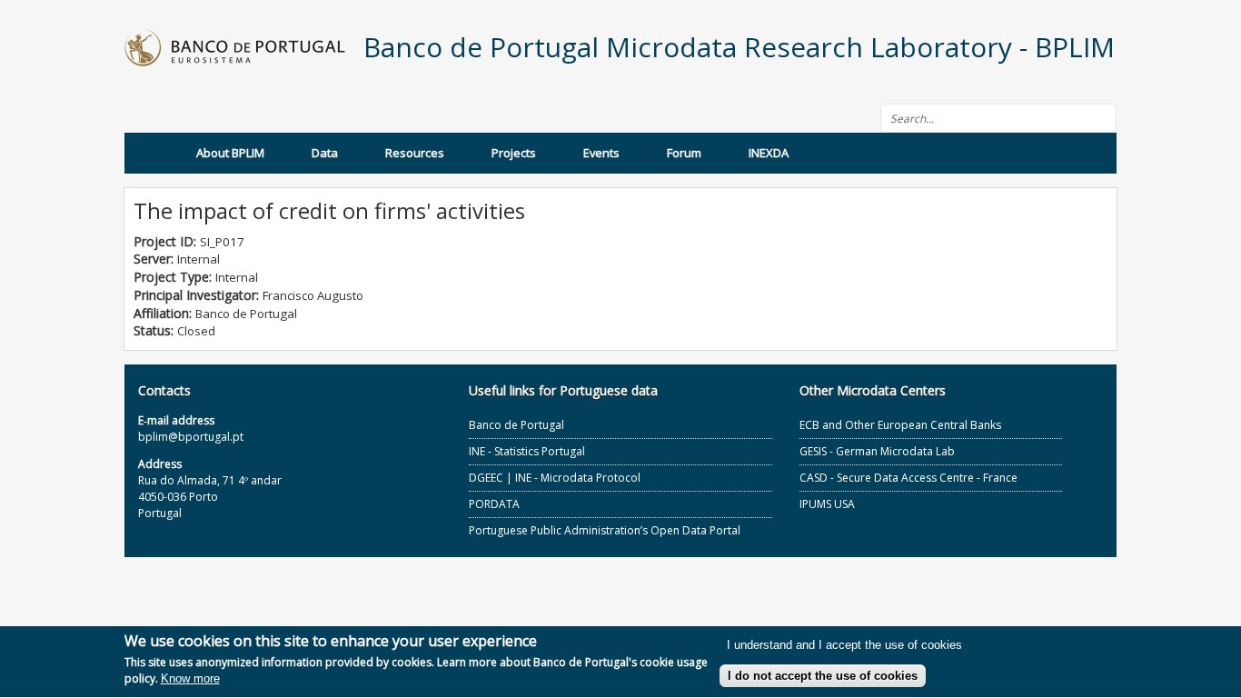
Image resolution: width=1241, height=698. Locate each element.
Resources (414, 153)
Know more (190, 679)
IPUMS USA (827, 504)
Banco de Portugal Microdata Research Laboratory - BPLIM (739, 46)
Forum (684, 153)
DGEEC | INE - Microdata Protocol (554, 477)
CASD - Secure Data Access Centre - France (908, 477)
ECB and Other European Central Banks (900, 425)
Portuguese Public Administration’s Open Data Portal (604, 530)
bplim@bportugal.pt (190, 436)
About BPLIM (230, 153)
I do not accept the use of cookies (823, 676)
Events (601, 153)
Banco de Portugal (516, 425)
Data (325, 153)
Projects (513, 153)
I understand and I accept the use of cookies (844, 646)
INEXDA (769, 153)
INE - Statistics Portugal (527, 451)
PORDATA (494, 504)
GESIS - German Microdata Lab (877, 451)
